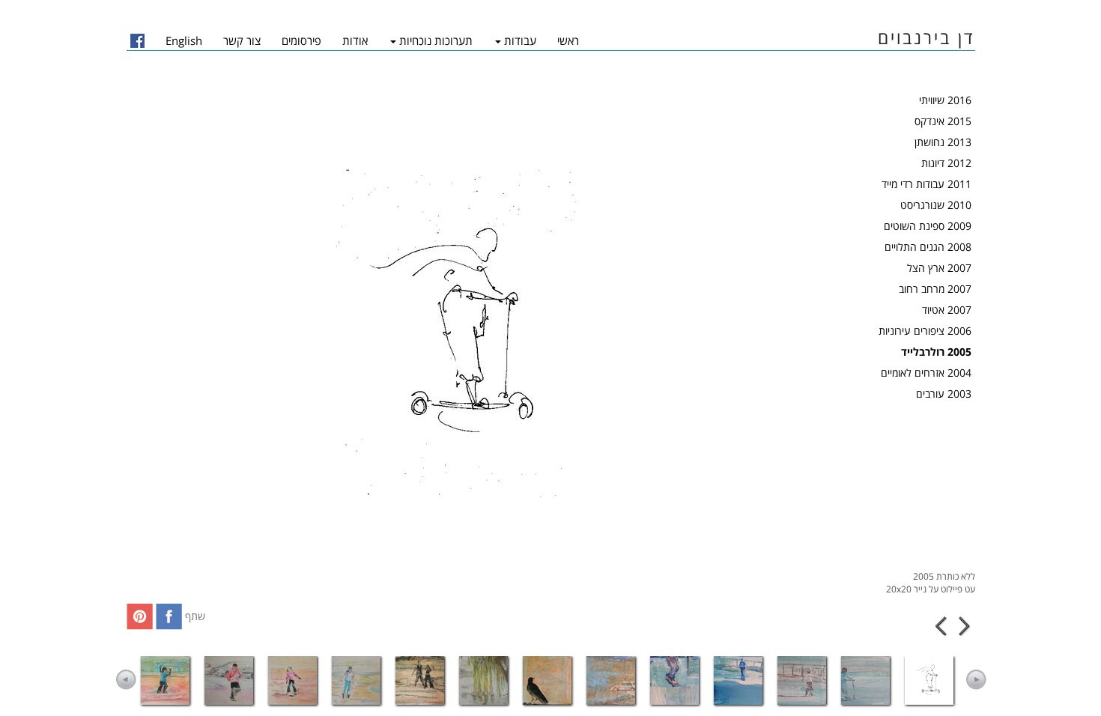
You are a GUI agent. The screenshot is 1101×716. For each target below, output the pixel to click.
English (184, 40)
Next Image (964, 626)
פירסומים (301, 40)
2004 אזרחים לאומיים (926, 372)
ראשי (568, 40)
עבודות (520, 40)
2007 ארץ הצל (939, 268)
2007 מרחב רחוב (935, 289)
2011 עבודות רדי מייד (926, 184)
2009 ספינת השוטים (927, 226)
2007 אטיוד (946, 310)
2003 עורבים (943, 393)
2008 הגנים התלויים (928, 247)
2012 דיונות (946, 163)
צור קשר (242, 40)
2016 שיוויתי (945, 100)
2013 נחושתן (943, 142)
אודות (355, 40)
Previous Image (942, 626)
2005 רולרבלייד (936, 352)
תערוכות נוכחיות (436, 40)
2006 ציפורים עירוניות (925, 331)
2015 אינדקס (943, 121)
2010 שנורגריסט (935, 205)
